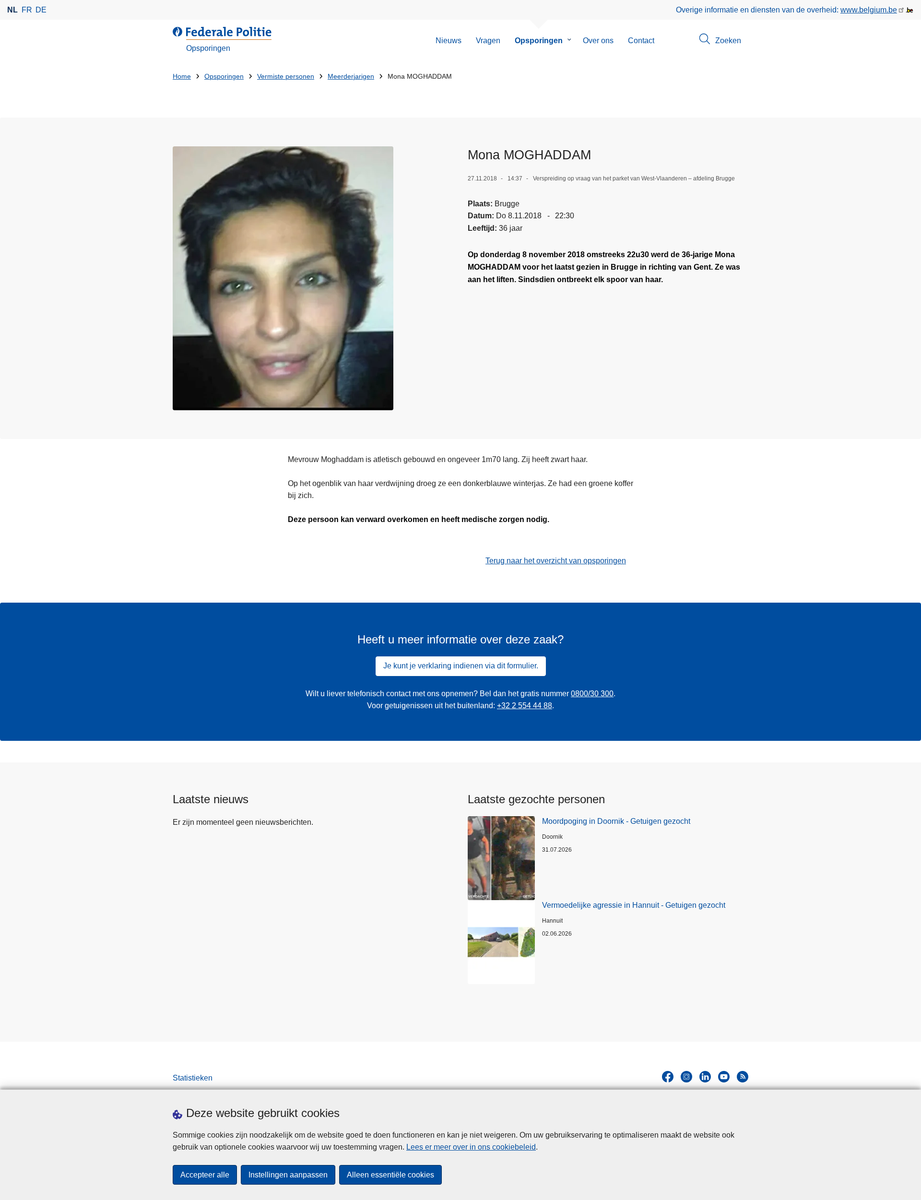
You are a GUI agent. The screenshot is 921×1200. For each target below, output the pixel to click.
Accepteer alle (204, 1175)
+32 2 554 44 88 (524, 705)
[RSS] (742, 1076)
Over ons (598, 40)
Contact (641, 40)
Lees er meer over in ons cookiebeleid (471, 1147)
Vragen (488, 40)
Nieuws (448, 40)
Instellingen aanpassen (288, 1175)
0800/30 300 (592, 693)
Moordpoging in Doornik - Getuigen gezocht (616, 821)
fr (27, 10)
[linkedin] (705, 1076)
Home (182, 76)
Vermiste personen (285, 76)
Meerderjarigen (351, 76)
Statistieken (193, 1078)
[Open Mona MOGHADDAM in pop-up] (283, 278)
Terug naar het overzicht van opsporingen (555, 561)
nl (12, 10)
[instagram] (686, 1076)
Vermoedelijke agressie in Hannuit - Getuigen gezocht (633, 905)
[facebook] (667, 1076)
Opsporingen (539, 40)
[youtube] (724, 1076)
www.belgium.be (868, 10)
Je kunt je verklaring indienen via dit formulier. (460, 666)
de (41, 10)
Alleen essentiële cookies (390, 1175)
